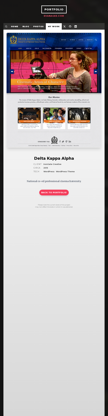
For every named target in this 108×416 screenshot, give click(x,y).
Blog (26, 26)
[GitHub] (70, 26)
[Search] (6, 26)
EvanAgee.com (54, 16)
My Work (54, 26)
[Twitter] (64, 26)
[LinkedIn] (75, 26)
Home (14, 26)
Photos (38, 26)
